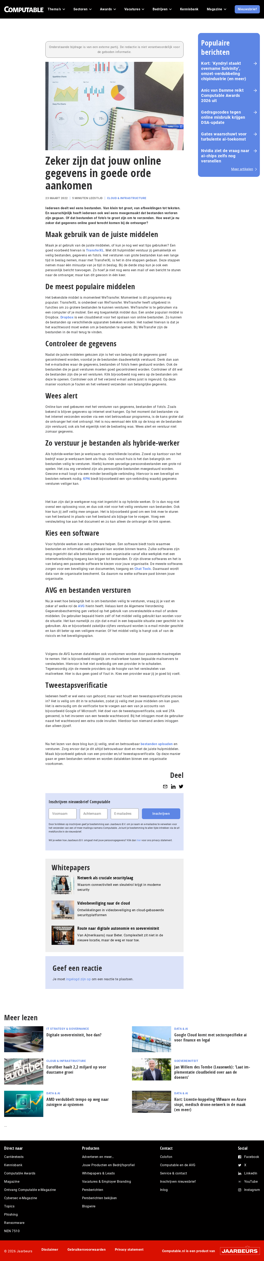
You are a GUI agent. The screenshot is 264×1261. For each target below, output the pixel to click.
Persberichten (92, 1190)
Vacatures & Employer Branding (106, 1182)
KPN (86, 479)
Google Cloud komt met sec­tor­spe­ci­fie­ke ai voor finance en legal (210, 1037)
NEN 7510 (12, 1231)
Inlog (164, 1190)
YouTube (251, 1182)
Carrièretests (14, 1157)
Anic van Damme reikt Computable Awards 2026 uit (222, 95)
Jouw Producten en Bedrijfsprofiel (108, 1165)
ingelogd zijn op (78, 979)
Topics (9, 1206)
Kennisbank (13, 1165)
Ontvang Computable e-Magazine (30, 1190)
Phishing (11, 1214)
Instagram (252, 1190)
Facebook (251, 1157)
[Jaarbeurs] (238, 1251)
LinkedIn (250, 1173)
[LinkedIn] (173, 786)
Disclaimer (49, 1250)
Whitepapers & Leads (98, 1173)
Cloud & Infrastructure (126, 198)
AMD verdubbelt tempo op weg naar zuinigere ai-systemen (77, 1102)
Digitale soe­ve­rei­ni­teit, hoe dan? (74, 1035)
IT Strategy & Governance (67, 1028)
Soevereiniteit (186, 1061)
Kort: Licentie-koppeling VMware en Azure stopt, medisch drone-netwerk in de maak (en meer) (210, 1104)
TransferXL (95, 250)
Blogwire (88, 1206)
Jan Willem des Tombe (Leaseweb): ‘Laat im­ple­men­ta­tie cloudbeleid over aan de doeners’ (212, 1072)
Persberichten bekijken (99, 1198)
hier (139, 840)
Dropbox (67, 317)
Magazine (11, 1182)
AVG (81, 606)
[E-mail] (165, 786)
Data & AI (181, 1028)
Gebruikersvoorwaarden (86, 1250)
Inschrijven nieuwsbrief (178, 1182)
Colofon (166, 1157)
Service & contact (173, 1173)
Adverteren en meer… (98, 1157)
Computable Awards (19, 1173)
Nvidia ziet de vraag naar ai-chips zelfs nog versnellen (225, 155)
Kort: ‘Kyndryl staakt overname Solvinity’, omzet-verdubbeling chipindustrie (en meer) (223, 71)
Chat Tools (142, 569)
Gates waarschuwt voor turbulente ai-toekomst (224, 137)
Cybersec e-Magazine (20, 1198)
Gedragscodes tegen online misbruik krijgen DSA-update (223, 117)
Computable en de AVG (178, 1165)
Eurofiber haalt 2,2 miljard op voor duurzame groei (76, 1069)
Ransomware (14, 1223)
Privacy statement (129, 1250)
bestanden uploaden (157, 744)
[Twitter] (181, 786)
